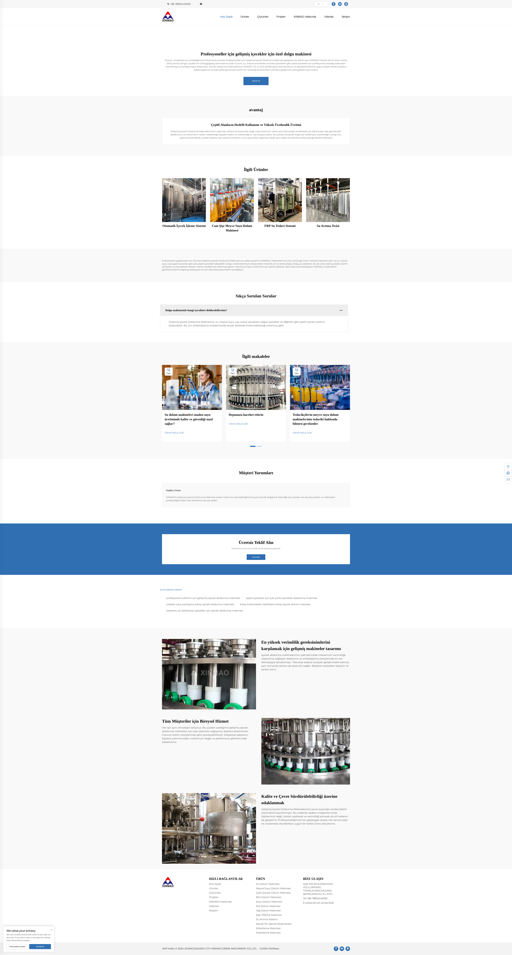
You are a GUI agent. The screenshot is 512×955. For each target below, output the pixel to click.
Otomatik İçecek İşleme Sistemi (184, 226)
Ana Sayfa (226, 16)
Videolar (329, 16)
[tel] (508, 466)
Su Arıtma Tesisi (328, 226)
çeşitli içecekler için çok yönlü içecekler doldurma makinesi (281, 598)
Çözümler (263, 16)
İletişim (346, 16)
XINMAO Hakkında (305, 16)
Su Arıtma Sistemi (267, 919)
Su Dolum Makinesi (267, 884)
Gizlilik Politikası (269, 948)
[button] (252, 446)
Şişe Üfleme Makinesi (269, 914)
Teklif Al (256, 81)
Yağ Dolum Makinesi (268, 910)
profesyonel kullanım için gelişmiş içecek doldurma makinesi (203, 598)
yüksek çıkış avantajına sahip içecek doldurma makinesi (200, 604)
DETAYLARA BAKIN (184, 200)
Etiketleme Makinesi (268, 928)
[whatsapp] (508, 473)
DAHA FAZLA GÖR (174, 433)
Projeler (281, 16)
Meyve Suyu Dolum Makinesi (273, 888)
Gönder (256, 557)
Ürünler (245, 16)
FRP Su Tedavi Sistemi (280, 226)
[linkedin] (340, 4)
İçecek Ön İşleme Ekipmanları (274, 923)
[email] (508, 479)
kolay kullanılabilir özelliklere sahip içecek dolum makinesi (275, 604)
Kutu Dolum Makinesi (269, 901)
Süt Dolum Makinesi (268, 906)
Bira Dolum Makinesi (268, 897)
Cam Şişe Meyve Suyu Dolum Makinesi (232, 228)
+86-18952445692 (180, 4)
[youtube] (346, 4)
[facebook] (333, 4)
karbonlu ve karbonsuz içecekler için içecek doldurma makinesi (204, 610)
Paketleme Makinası (268, 932)
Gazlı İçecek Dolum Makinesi (273, 892)
